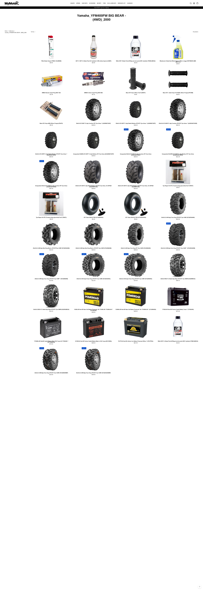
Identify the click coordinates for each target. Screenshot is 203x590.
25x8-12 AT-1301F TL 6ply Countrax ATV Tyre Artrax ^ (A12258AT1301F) (93, 123)
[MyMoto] (12, 3)
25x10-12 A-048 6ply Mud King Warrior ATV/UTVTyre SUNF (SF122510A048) (51, 248)
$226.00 (51, 250)
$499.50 (93, 343)
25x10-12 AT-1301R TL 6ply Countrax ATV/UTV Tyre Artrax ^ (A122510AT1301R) (178, 123)
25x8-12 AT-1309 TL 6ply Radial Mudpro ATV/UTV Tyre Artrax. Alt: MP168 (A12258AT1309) (135, 186)
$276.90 (178, 311)
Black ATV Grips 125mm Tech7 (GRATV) (135, 92)
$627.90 (136, 343)
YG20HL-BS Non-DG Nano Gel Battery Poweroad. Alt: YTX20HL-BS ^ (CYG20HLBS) (135, 309)
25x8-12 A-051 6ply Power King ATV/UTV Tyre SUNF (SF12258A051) (135, 278)
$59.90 (135, 219)
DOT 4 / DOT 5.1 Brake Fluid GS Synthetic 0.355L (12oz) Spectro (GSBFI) (93, 61)
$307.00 (51, 188)
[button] (190, 3)
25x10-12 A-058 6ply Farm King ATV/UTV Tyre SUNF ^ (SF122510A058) (178, 248)
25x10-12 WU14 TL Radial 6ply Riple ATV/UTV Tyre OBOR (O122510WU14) (51, 309)
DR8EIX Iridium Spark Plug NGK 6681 (93, 92)
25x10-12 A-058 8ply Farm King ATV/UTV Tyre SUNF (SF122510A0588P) (93, 372)
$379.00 (51, 344)
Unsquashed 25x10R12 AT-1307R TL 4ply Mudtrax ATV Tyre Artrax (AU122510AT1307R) (178, 155)
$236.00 (93, 188)
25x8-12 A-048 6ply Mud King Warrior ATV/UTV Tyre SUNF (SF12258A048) (93, 248)
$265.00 (136, 156)
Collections (11, 31)
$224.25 (51, 311)
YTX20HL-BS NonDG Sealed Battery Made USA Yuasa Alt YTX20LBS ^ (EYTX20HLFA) (51, 342)
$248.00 (93, 125)
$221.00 (178, 156)
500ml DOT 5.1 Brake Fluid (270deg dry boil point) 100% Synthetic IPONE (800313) (178, 341)
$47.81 (93, 94)
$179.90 (51, 280)
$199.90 (178, 250)
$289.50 (178, 125)
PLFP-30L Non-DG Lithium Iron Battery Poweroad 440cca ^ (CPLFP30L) (135, 341)
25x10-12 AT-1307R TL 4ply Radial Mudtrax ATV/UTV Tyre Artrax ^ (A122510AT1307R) (51, 155)
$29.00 (177, 63)
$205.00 (51, 156)
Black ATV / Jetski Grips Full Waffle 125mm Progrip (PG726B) (178, 92)
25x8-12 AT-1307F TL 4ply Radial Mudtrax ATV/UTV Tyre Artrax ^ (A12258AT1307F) (136, 123)
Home (6, 31)
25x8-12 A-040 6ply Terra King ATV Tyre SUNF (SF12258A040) (136, 248)
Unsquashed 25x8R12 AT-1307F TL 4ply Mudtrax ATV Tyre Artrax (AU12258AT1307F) (93, 154)
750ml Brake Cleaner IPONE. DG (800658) (51, 61)
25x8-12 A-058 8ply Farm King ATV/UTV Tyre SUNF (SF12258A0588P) (51, 372)
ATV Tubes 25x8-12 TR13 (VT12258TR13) (93, 217)
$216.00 (136, 188)
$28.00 (51, 62)
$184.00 (136, 125)
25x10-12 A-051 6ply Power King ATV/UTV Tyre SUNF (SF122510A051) (93, 278)
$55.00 (93, 219)
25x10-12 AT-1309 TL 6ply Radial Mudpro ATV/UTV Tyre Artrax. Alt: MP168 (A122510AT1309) (93, 186)
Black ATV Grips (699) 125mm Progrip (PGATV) (51, 123)
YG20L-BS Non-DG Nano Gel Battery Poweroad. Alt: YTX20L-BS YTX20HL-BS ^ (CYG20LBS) (93, 310)
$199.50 (93, 155)
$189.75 (178, 280)
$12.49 (51, 94)
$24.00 (177, 343)
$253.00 (178, 219)
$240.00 (93, 374)
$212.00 (93, 280)
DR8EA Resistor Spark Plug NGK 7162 (51, 92)
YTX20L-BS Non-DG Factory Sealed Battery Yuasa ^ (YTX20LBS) (178, 309)
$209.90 (93, 312)
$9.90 (135, 94)
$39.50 (177, 187)
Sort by (32, 31)
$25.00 (93, 62)
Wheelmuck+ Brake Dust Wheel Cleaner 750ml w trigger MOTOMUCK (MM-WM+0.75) (178, 62)
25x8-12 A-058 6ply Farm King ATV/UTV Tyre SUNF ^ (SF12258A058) (51, 278)
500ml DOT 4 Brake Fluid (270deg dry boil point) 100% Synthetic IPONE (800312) (135, 61)
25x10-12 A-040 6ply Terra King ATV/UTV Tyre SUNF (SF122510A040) (178, 217)
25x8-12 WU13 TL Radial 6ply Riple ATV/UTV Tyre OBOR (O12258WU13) (178, 278)
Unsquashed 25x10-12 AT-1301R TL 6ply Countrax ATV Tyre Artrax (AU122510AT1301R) (51, 186)
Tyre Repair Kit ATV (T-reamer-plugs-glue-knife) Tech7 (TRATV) (178, 185)
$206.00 (93, 250)
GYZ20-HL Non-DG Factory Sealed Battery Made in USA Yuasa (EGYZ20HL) (93, 341)
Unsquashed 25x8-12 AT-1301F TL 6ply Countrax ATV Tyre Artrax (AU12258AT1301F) (135, 155)
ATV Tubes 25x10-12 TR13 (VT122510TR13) (135, 217)
